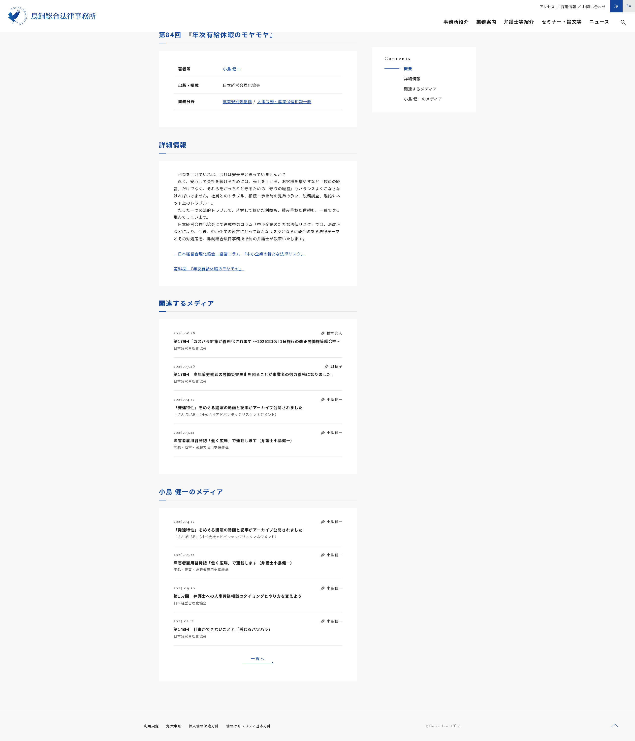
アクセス (547, 6)
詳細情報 (412, 79)
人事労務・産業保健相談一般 (284, 101)
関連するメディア (420, 89)
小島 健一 (232, 69)
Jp (616, 5)
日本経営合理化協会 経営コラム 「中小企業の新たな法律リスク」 (239, 254)
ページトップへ (614, 725)
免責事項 (173, 725)
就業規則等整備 (237, 101)
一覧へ (258, 658)
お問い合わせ (594, 6)
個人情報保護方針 (204, 725)
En (629, 5)
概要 (408, 68)
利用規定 (151, 725)
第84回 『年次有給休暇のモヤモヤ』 (209, 269)
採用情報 (568, 6)
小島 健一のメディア (423, 99)
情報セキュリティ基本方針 (248, 725)
